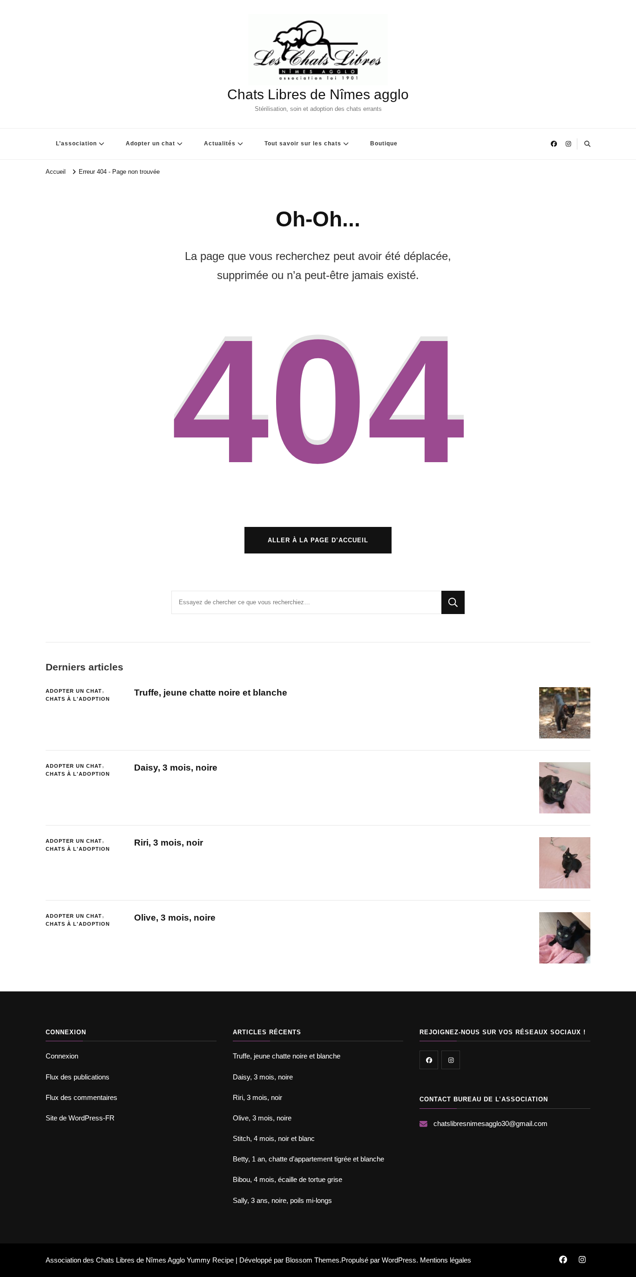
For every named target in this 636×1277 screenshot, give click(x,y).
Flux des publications (77, 1077)
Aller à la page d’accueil (318, 540)
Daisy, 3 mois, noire (175, 767)
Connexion (62, 1056)
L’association (76, 143)
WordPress (399, 1260)
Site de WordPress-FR (80, 1118)
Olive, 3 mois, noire (175, 917)
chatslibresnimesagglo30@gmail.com (490, 1123)
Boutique (384, 143)
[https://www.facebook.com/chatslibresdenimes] (428, 1060)
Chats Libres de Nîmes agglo (318, 94)
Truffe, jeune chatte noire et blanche (210, 692)
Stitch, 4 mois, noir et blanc (274, 1138)
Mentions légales (445, 1260)
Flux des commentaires (81, 1097)
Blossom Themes (312, 1260)
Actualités (220, 143)
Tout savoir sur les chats (302, 143)
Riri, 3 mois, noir (168, 842)
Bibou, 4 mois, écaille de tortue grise (287, 1179)
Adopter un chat (150, 143)
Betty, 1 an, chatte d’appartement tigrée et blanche (308, 1159)
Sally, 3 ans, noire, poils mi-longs (282, 1200)
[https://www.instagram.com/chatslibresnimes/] (450, 1060)
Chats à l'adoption (78, 699)
